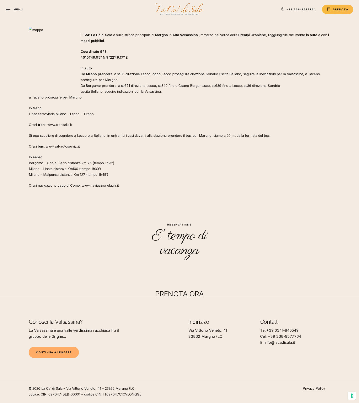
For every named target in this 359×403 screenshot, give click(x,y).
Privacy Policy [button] (314, 388)
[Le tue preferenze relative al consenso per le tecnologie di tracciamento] (352, 396)
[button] (14, 9)
